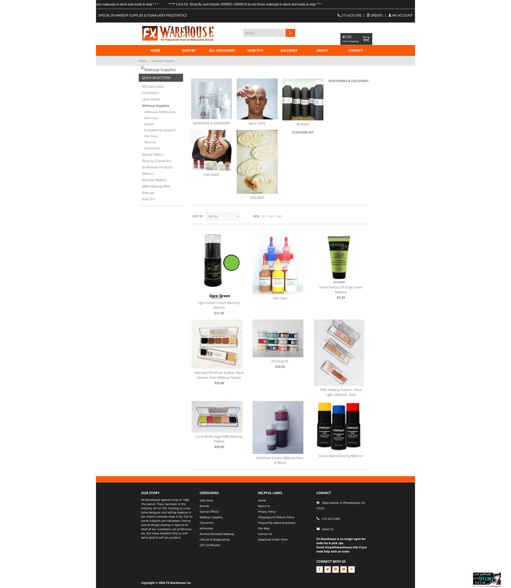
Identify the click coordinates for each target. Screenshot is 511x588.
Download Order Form (273, 539)
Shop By (189, 50)
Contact (355, 50)
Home (155, 50)
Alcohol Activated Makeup (217, 534)
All (279, 216)
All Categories (222, 50)
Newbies (166, 533)
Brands (204, 506)
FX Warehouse (150, 500)
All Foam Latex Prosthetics (152, 89)
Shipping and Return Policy (276, 517)
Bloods (303, 124)
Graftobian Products (157, 167)
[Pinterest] (351, 569)
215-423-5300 (351, 15)
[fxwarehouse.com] (178, 33)
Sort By (197, 216)
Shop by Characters (156, 161)
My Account (402, 15)
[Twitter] (327, 569)
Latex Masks (151, 99)
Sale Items (206, 500)
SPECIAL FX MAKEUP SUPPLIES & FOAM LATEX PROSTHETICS (142, 15)
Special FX (181, 525)
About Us (264, 506)
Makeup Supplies (211, 517)
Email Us (328, 529)
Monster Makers (154, 180)
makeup (182, 512)
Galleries (288, 50)
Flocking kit (303, 132)
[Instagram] (335, 569)
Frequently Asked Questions (276, 523)
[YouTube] (343, 569)
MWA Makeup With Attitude (156, 189)
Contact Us (265, 534)
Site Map (264, 528)
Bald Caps (257, 123)
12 (262, 216)
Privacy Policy (267, 511)
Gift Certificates (210, 545)
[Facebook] (319, 569)
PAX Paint (211, 175)
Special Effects (152, 154)
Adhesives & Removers (211, 123)
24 (271, 216)
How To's (255, 50)
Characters (207, 523)
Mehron (148, 173)
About (322, 50)
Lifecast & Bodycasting (215, 539)
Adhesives (206, 528)
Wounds (257, 198)
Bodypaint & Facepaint (349, 81)
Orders (376, 15)
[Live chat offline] (487, 578)
